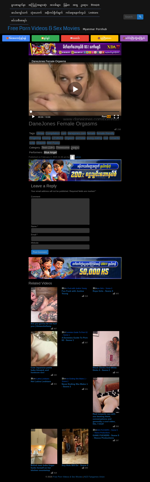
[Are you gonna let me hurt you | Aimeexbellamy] (54, 304)
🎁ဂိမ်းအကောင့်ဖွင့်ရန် (16, 38)
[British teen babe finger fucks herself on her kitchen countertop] (54, 446)
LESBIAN (57, 138)
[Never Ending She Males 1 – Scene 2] (75, 380)
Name (34, 226)
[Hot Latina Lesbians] (40, 379)
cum (63, 133)
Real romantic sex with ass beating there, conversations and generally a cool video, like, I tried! (104, 419)
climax (40, 133)
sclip (32, 142)
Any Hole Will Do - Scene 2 (75, 465)
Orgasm (69, 138)
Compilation (53, 133)
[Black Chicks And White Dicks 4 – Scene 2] (116, 348)
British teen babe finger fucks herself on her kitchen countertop (42, 467)
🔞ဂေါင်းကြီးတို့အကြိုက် (134, 38)
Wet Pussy (53, 142)
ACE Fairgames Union (94, 477)
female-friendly (105, 133)
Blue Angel (50, 152)
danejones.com (77, 133)
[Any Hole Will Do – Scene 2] (85, 446)
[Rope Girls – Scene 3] (102, 288)
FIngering (35, 138)
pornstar (80, 138)
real (106, 138)
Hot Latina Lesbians (41, 381)
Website (35, 243)
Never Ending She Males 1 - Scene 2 (75, 385)
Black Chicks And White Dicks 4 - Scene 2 (105, 368)
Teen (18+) (48, 147)
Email (34, 234)
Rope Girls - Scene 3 (103, 291)
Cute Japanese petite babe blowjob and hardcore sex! (41, 370)
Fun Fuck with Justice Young (73, 292)
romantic (115, 138)
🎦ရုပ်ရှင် (45, 38)
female (91, 133)
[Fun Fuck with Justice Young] (74, 288)
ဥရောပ (75, 147)
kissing (46, 138)
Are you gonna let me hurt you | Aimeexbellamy (44, 324)
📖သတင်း (75, 38)
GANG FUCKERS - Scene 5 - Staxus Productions (106, 436)
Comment (35, 196)
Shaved (40, 142)
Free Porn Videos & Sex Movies (44, 28)
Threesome (62, 147)
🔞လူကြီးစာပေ (104, 38)
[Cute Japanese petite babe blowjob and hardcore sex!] (54, 348)
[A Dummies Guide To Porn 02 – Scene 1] (75, 334)
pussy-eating (94, 138)
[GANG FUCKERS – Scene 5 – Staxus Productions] (106, 431)
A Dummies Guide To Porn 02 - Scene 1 (75, 338)
